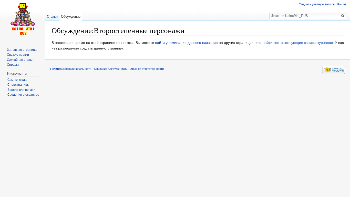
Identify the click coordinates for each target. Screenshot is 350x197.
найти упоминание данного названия (186, 43)
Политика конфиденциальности (70, 68)
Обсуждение (70, 16)
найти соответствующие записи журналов (298, 43)
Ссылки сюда (17, 80)
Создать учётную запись (317, 4)
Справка (13, 64)
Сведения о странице (23, 94)
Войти (341, 4)
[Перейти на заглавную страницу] (22, 20)
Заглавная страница (22, 50)
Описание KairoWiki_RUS (110, 68)
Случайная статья (20, 60)
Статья (52, 16)
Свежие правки (18, 54)
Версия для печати (21, 90)
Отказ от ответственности (147, 68)
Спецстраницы (18, 84)
